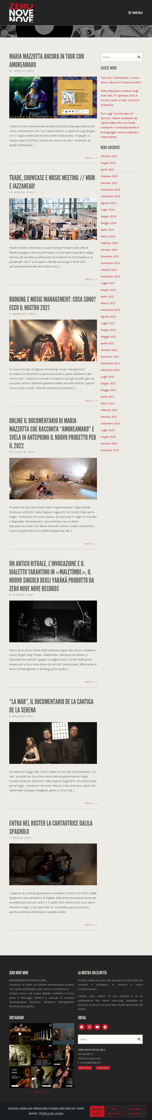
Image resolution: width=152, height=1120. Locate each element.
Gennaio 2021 (109, 416)
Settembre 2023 (110, 276)
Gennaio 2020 (109, 443)
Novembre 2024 (110, 189)
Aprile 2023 (107, 296)
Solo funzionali (114, 1111)
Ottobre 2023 (109, 270)
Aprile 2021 (107, 396)
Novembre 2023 (110, 263)
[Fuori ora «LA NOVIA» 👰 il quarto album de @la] (63, 1034)
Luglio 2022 (108, 323)
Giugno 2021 (108, 383)
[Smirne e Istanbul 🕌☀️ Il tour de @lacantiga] (63, 1077)
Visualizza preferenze (135, 1111)
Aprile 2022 (107, 343)
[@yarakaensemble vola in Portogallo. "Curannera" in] (20, 1077)
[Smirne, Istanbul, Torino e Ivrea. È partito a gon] (42, 1034)
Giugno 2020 (108, 437)
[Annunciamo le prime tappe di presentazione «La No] (63, 1055)
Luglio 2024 (108, 209)
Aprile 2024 (107, 229)
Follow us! (44, 1092)
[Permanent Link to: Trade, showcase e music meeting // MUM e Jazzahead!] (53, 218)
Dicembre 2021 (110, 356)
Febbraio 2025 (109, 176)
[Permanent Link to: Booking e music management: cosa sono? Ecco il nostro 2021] (53, 340)
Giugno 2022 (108, 330)
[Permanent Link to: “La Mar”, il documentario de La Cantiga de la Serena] (53, 742)
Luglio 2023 (108, 283)
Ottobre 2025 (109, 156)
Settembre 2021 (110, 370)
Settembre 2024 (110, 196)
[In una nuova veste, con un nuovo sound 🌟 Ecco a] (42, 1055)
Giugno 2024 (108, 216)
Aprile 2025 (107, 169)
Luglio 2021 (108, 376)
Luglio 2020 (108, 430)
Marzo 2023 (108, 303)
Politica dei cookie (51, 1113)
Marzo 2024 (108, 236)
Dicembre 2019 (110, 450)
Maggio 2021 (108, 390)
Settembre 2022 (110, 310)
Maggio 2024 (108, 223)
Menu (137, 12)
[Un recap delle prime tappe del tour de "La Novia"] (20, 1034)
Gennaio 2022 (109, 350)
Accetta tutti (97, 1111)
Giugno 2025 (108, 163)
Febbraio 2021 (109, 410)
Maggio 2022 (108, 336)
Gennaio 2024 (109, 249)
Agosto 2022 (108, 316)
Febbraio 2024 (109, 243)
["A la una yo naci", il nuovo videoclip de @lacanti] (20, 1055)
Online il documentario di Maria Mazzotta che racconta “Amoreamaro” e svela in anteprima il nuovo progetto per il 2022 (52, 433)
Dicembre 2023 (110, 256)
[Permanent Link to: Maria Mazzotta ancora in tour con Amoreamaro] (53, 97)
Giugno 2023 (108, 290)
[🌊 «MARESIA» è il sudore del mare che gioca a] (42, 1077)
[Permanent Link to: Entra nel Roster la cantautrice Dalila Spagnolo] (53, 864)
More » (90, 158)
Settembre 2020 (110, 423)
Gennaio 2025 (109, 183)
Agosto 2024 (108, 203)
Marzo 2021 (108, 403)
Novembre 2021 (110, 363)
